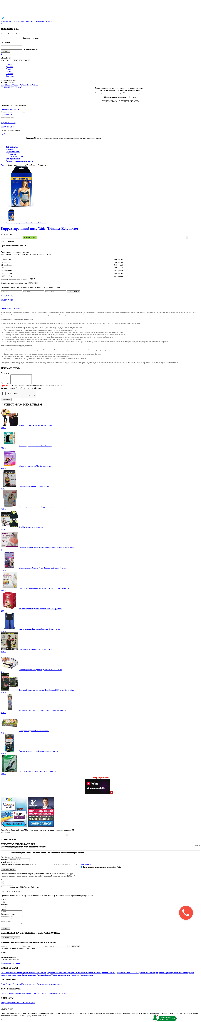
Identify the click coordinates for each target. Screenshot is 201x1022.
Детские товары (145, 973)
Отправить (5, 928)
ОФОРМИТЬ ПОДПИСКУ (10, 938)
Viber (17, 1003)
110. (3, 489)
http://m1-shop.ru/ (84, 864)
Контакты (9, 74)
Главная (9, 64)
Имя (2, 857)
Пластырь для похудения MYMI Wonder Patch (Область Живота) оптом (47, 547)
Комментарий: (6, 919)
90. (3, 529)
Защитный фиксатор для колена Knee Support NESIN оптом (42, 710)
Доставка (9, 67)
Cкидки (155, 973)
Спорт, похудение (29, 975)
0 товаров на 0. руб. (9, 80)
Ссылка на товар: (8, 914)
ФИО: (3, 900)
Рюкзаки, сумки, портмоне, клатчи (19, 161)
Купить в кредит (86, 975)
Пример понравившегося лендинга (15, 864)
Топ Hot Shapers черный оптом (31, 527)
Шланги (47, 975)
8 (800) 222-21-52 (7, 127)
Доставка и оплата (8, 993)
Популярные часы (13, 158)
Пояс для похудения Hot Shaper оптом (34, 486)
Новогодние (17, 975)
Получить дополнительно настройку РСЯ (102, 867)
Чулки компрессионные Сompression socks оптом (38, 751)
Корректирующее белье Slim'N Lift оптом (35, 446)
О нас (3, 984)
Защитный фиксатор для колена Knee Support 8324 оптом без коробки (46, 690)
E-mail (3, 862)
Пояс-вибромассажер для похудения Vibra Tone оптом (40, 670)
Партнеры (10, 76)
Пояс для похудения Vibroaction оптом (34, 731)
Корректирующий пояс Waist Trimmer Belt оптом (39, 228)
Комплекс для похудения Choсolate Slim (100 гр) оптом (40, 608)
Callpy (173, 1018)
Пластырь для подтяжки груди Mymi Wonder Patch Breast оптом (44, 588)
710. (3, 733)
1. (2, 672)
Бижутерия (189, 973)
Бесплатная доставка (24, 993)
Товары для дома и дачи (60, 975)
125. (3, 590)
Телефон (4, 859)
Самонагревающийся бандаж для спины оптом (37, 771)
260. (3, 448)
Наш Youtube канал (33, 21)
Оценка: (4, 388)
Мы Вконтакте (7, 21)
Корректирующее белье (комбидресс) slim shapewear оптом (42, 507)
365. (3, 468)
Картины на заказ (13, 152)
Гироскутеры (6, 975)
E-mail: (3, 909)
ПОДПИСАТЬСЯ (73, 292)
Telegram (31, 1003)
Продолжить (6, 399)
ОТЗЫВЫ (17, 308)
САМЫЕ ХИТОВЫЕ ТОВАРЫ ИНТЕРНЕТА (19, 948)
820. (3, 774)
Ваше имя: (5, 373)
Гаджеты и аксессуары (14, 156)
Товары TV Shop (132, 973)
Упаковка (40, 975)
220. (3, 428)
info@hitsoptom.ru (8, 1003)
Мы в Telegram (47, 21)
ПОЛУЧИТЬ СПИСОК (10, 109)
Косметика (75, 975)
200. (3, 753)
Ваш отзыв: (5, 383)
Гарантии (9, 69)
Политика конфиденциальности (49, 984)
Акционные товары (177, 973)
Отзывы (9, 71)
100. (3, 611)
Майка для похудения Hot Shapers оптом (35, 466)
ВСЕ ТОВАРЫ (12, 147)
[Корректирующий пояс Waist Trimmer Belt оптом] (21, 206)
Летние (122, 973)
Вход (3, 114)
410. (3, 713)
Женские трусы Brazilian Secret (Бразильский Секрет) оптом (42, 568)
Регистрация (10, 114)
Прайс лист (5, 134)
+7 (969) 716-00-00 (8, 123)
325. (3, 631)
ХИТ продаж (113, 973)
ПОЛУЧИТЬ (33, 283)
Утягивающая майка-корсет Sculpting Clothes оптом (39, 629)
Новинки (9, 149)
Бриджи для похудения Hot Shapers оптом (35, 425)
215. (3, 570)
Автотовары (164, 973)
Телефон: (4, 904)
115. (3, 550)
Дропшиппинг (47, 993)
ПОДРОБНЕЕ (6, 308)
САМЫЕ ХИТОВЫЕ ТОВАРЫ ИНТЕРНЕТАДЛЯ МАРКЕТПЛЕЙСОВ (19, 86)
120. (3, 692)
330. (3, 652)
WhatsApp (24, 1003)
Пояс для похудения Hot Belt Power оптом (35, 649)
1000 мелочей (11, 154)
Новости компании (29, 984)
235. (3, 509)
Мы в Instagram (19, 21)
